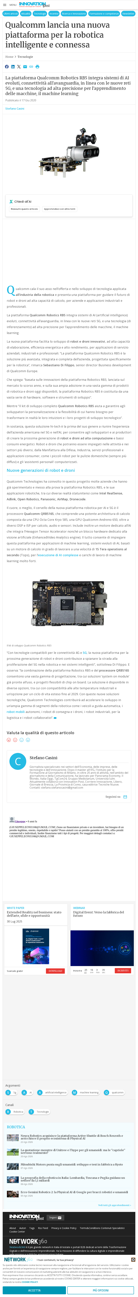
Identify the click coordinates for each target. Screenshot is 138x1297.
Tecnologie (40, 13)
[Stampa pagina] (37, 66)
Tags (32, 1228)
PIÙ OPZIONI (101, 1290)
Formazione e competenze (104, 13)
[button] (9, 5)
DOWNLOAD (55, 971)
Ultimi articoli (11, 13)
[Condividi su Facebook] (6, 66)
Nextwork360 (17, 1247)
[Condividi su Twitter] (19, 66)
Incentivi (53, 13)
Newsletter (128, 13)
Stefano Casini (14, 108)
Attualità (25, 13)
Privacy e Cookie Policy (63, 1228)
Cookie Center (17, 1231)
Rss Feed (43, 1228)
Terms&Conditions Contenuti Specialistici (102, 1228)
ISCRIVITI (122, 970)
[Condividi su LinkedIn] (12, 66)
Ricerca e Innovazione (74, 13)
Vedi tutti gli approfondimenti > (114, 1205)
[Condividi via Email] (25, 66)
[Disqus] (69, 858)
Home (9, 56)
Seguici (53, 1217)
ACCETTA (34, 1290)
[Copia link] (31, 66)
